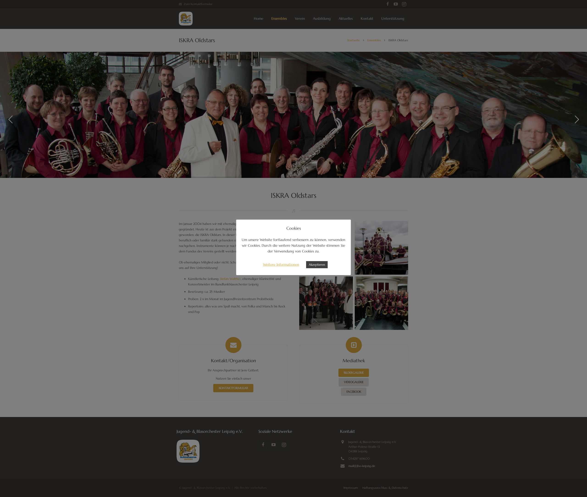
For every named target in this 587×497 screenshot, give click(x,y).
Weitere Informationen (281, 264)
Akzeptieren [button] (317, 265)
